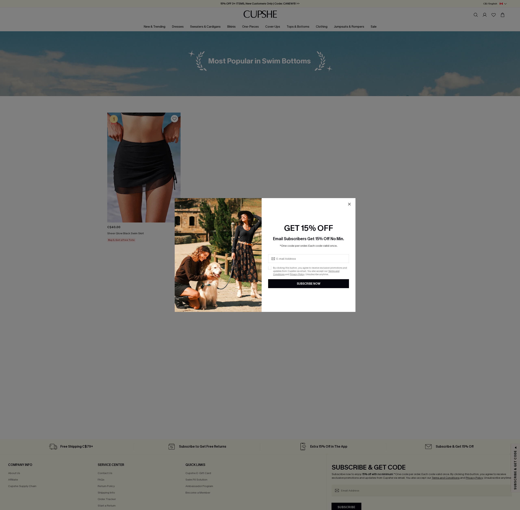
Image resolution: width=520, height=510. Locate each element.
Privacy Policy (297, 274)
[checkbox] (269, 268)
